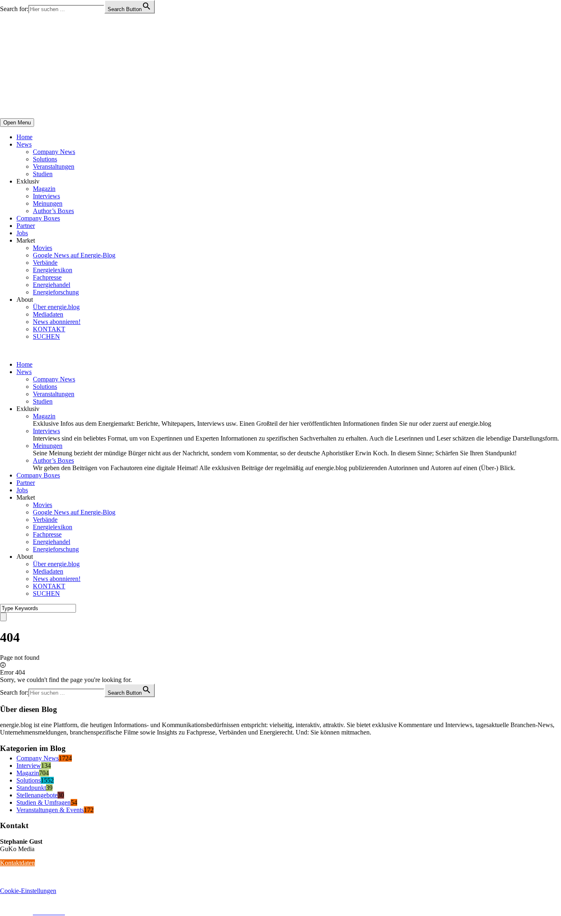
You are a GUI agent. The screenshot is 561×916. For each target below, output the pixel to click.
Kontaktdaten (17, 862)
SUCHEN (46, 336)
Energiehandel (51, 284)
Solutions (45, 159)
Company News (54, 151)
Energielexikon (52, 269)
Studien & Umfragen (43, 802)
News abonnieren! (56, 321)
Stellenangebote (36, 795)
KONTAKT (49, 329)
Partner (25, 225)
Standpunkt (31, 787)
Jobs (22, 233)
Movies (42, 247)
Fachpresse (47, 277)
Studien (43, 173)
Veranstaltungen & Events (50, 809)
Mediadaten (48, 314)
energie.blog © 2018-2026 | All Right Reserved (61, 904)
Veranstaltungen (53, 166)
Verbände (45, 262)
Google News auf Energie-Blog (74, 255)
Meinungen (47, 203)
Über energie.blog (56, 306)
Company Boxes (38, 218)
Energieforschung (56, 292)
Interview (28, 765)
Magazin (44, 188)
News (24, 144)
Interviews (46, 196)
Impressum (14, 912)
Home (24, 136)
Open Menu (17, 122)
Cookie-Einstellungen (28, 890)
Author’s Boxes (53, 210)
